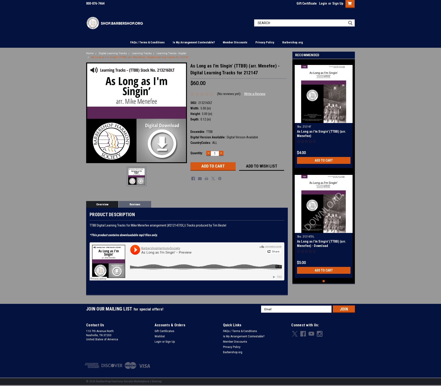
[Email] (200, 178)
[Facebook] (193, 178)
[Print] (206, 178)
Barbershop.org (292, 42)
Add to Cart (324, 160)
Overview (102, 204)
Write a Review (255, 94)
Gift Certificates (164, 331)
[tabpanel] (324, 115)
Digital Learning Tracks (113, 53)
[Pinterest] (220, 178)
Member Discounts (235, 42)
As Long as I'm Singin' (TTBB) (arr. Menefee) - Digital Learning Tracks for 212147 (139, 57)
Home (90, 53)
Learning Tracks (142, 53)
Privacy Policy (264, 42)
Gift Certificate (307, 3)
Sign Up (337, 3)
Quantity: (196, 153)
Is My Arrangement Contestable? (194, 42)
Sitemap (156, 381)
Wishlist (160, 336)
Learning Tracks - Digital (171, 53)
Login (323, 3)
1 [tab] (323, 281)
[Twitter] (213, 178)
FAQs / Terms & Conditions (147, 42)
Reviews (135, 204)
